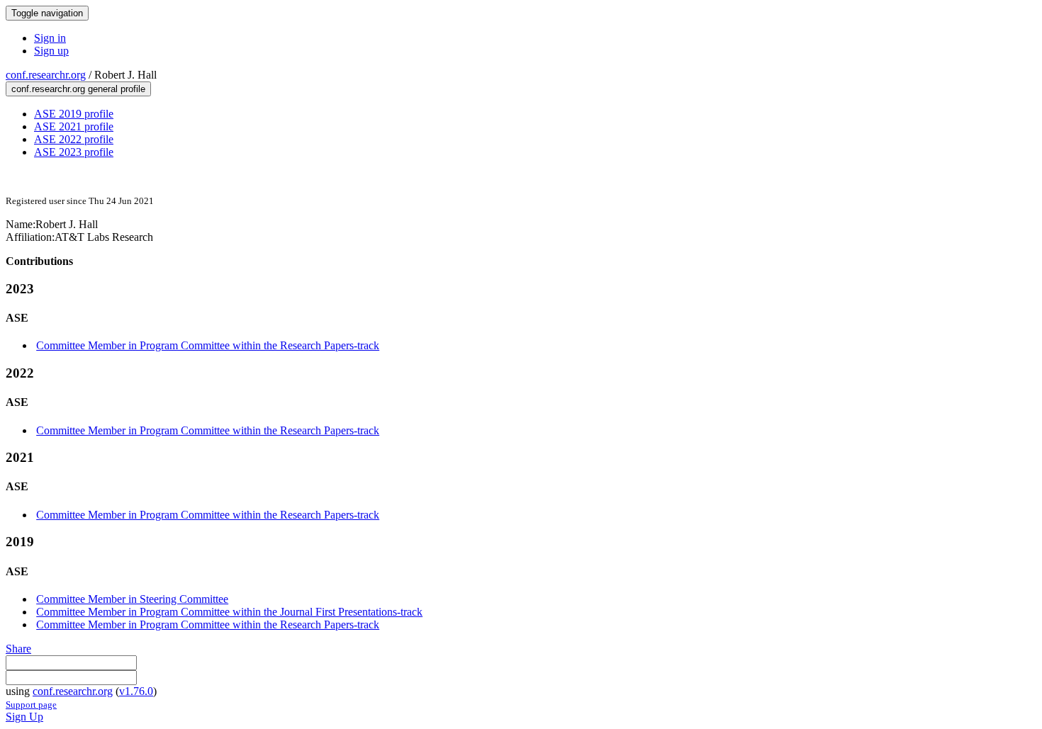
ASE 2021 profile (73, 126)
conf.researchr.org (46, 75)
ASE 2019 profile (73, 114)
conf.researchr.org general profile (78, 89)
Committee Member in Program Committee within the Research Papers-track (207, 345)
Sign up (51, 51)
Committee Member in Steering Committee (132, 599)
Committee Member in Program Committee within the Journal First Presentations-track (229, 612)
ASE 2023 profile (73, 152)
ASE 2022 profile (73, 139)
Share (18, 649)
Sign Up (24, 717)
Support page (31, 704)
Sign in (50, 38)
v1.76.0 (136, 691)
